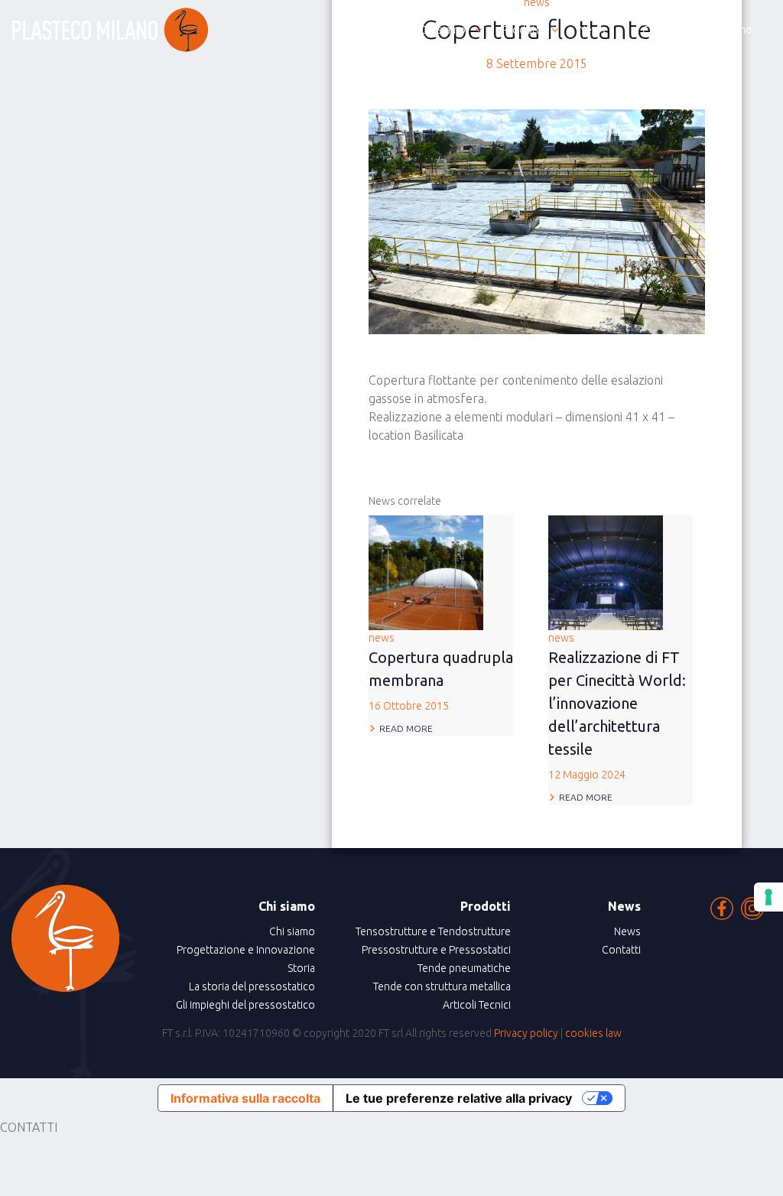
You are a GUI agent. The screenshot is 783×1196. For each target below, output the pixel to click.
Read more (406, 728)
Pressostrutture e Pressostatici (436, 950)
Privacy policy (526, 1033)
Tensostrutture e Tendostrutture (433, 931)
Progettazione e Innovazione (246, 950)
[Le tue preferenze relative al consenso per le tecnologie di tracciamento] (768, 897)
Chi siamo (292, 931)
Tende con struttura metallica (442, 986)
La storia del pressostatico (252, 986)
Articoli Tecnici (477, 1005)
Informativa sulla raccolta (245, 1098)
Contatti (621, 950)
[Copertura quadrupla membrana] (426, 571)
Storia (301, 968)
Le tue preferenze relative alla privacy (459, 1098)
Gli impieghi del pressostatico (245, 1005)
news (441, 672)
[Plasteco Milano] (110, 30)
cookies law (593, 1033)
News (627, 931)
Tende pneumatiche (464, 968)
